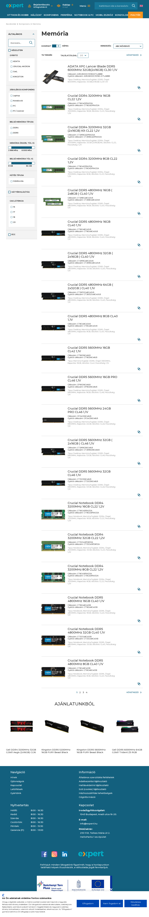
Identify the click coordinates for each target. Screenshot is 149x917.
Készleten (17, 50)
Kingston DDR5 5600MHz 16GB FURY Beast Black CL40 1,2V (91, 752)
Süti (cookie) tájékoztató (92, 789)
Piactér (135, 15)
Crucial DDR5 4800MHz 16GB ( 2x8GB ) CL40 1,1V (90, 191)
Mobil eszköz (104, 15)
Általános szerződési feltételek (96, 777)
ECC (13, 234)
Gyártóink (15, 793)
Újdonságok (17, 781)
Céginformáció (87, 797)
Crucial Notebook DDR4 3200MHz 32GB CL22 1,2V (86, 536)
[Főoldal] (15, 5)
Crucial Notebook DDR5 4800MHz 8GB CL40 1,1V (85, 662)
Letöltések (16, 789)
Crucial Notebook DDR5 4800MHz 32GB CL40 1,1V (86, 630)
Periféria (66, 15)
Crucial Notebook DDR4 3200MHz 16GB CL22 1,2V (86, 504)
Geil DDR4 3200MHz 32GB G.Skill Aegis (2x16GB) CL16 (21, 751)
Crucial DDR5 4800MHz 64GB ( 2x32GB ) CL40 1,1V (90, 286)
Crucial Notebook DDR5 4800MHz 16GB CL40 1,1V (86, 599)
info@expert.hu (88, 823)
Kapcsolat (16, 785)
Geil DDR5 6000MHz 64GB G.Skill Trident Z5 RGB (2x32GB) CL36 (127, 752)
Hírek (13, 777)
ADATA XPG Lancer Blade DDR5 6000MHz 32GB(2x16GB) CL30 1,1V (92, 68)
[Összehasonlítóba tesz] (138, 87)
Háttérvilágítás (20, 192)
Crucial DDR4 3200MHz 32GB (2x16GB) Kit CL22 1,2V (89, 128)
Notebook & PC (84, 15)
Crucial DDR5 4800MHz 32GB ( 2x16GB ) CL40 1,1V (90, 254)
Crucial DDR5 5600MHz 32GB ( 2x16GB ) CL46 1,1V (90, 441)
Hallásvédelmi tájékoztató (94, 785)
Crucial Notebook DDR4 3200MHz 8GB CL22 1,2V (85, 567)
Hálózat (36, 15)
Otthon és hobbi (18, 15)
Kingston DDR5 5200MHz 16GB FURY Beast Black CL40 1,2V (55, 752)
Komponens (51, 15)
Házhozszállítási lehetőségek (95, 793)
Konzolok (121, 15)
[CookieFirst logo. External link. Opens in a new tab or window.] (3, 895)
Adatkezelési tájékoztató (93, 781)
